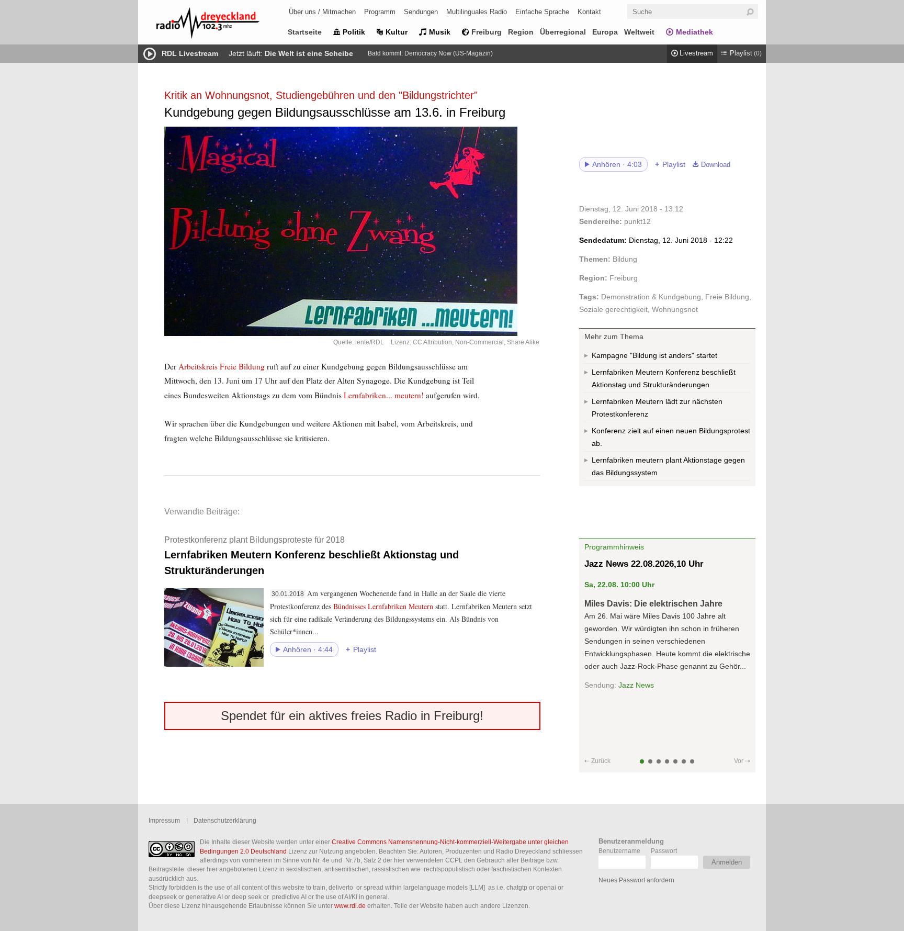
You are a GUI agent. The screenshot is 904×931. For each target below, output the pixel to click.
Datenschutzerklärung (225, 820)
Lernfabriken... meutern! (384, 395)
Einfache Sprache (542, 12)
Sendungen (421, 12)
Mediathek (694, 32)
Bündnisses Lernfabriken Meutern (383, 606)
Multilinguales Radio (476, 12)
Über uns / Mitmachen (322, 12)
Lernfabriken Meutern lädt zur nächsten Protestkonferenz (657, 407)
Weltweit (639, 32)
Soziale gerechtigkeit (613, 309)
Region (521, 32)
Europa (605, 32)
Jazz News (636, 685)
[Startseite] (221, 24)
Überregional (563, 32)
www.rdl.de (350, 905)
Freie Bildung (727, 297)
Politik (354, 32)
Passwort (664, 850)
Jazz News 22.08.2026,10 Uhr (644, 564)
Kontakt (589, 12)
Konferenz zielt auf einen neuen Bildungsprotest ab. (671, 437)
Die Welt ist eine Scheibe (309, 53)
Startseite (305, 32)
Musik (439, 32)
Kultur (397, 32)
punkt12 (637, 221)
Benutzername (619, 850)
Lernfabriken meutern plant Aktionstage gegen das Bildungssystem (668, 466)
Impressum (164, 820)
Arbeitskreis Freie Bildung (221, 366)
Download (715, 165)
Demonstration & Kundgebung (651, 297)
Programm (380, 12)
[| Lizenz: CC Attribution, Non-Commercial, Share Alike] (352, 231)
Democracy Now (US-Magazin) (448, 53)
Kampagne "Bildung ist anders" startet (654, 355)
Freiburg (486, 32)
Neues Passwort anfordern (636, 880)
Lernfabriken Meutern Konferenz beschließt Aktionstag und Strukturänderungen (311, 555)
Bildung (625, 259)
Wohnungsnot (675, 309)
